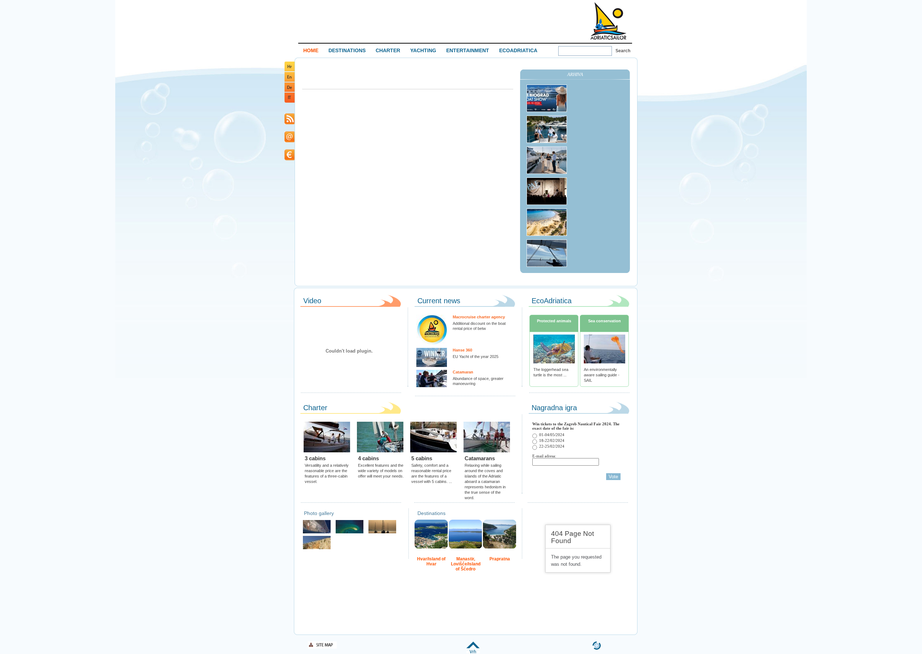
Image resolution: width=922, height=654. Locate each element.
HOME (310, 50)
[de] (290, 91)
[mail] (290, 141)
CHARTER (388, 50)
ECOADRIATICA (518, 50)
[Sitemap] (322, 647)
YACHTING (423, 50)
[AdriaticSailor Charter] (382, 532)
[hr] (290, 70)
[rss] (290, 123)
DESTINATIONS (347, 50)
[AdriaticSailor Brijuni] (349, 532)
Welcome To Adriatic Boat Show (608, 21)
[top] (473, 652)
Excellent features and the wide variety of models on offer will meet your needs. (381, 470)
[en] (290, 80)
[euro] (290, 159)
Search (623, 50)
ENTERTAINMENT (467, 50)
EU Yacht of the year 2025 (475, 356)
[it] (290, 101)
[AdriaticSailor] (317, 532)
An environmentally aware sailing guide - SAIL (601, 374)
